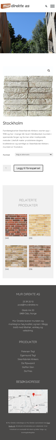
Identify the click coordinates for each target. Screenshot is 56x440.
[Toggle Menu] (52, 6)
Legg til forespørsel (28, 168)
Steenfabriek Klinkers (28, 359)
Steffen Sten (28, 367)
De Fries (28, 371)
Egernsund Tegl (28, 355)
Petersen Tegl (28, 351)
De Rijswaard (28, 363)
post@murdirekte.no (28, 304)
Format (6, 155)
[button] (48, 70)
